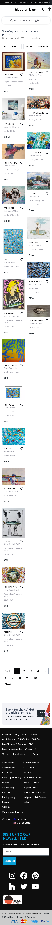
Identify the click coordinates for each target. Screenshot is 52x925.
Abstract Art (8, 767)
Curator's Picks (31, 762)
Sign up (9, 860)
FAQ (31, 744)
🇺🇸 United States (22, 822)
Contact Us (31, 749)
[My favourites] (43, 9)
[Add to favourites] (21, 74)
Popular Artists (30, 787)
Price (14, 46)
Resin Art (6, 802)
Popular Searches (21, 754)
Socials (36, 754)
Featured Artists (31, 782)
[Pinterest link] (37, 879)
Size (27, 46)
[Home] (26, 9)
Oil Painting (8, 787)
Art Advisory (8, 739)
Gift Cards (37, 739)
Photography (8, 797)
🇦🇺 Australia (19, 819)
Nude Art (6, 782)
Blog (17, 734)
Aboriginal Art (9, 762)
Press (25, 734)
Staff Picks (28, 767)
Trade (34, 734)
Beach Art (7, 772)
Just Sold (27, 772)
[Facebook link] (26, 879)
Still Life (6, 807)
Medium (41, 46)
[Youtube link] (37, 890)
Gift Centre (23, 739)
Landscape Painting (11, 777)
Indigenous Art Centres (34, 797)
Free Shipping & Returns (14, 744)
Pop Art (6, 792)
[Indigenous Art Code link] (26, 899)
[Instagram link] (14, 879)
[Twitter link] (26, 890)
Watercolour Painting (12, 812)
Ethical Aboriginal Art (34, 792)
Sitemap (6, 754)
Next (8, 684)
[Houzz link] (14, 890)
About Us (7, 734)
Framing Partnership (12, 749)
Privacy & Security (26, 917)
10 (35, 677)
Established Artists (32, 777)
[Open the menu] (3, 9)
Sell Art (27, 802)
